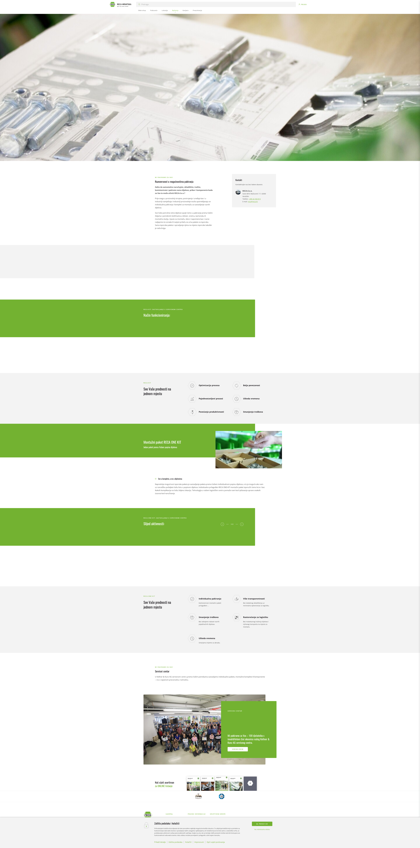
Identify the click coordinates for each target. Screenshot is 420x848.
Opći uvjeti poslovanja (216, 842)
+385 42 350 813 (255, 199)
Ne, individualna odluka (262, 829)
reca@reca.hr (253, 202)
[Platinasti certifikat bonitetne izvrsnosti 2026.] (198, 796)
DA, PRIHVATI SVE (262, 824)
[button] (222, 524)
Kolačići (188, 842)
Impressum (199, 842)
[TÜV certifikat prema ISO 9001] (221, 796)
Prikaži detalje (160, 842)
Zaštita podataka (175, 842)
